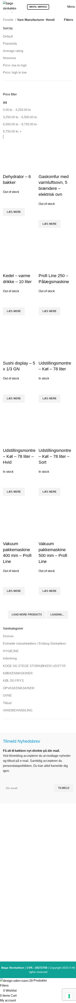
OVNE (7, 695)
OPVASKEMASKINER (18, 688)
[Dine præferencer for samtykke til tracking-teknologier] (69, 996)
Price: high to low (15, 72)
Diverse (8, 636)
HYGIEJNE (11, 651)
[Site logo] (9, 6)
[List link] (38, 885)
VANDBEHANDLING (17, 710)
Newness (9, 58)
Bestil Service (38, 7)
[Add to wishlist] (43, 582)
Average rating (13, 51)
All (5, 102)
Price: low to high (15, 65)
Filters (68, 19)
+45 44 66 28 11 (39, 849)
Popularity (10, 43)
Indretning (10, 658)
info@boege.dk (39, 857)
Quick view (43, 600)
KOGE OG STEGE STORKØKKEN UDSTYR (34, 666)
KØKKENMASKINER (18, 673)
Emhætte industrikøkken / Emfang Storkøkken (34, 643)
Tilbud (7, 703)
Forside (8, 19)
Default (8, 36)
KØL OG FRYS (13, 680)
